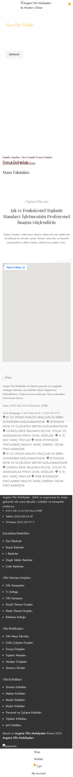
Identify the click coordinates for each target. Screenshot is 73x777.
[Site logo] (36, 5)
